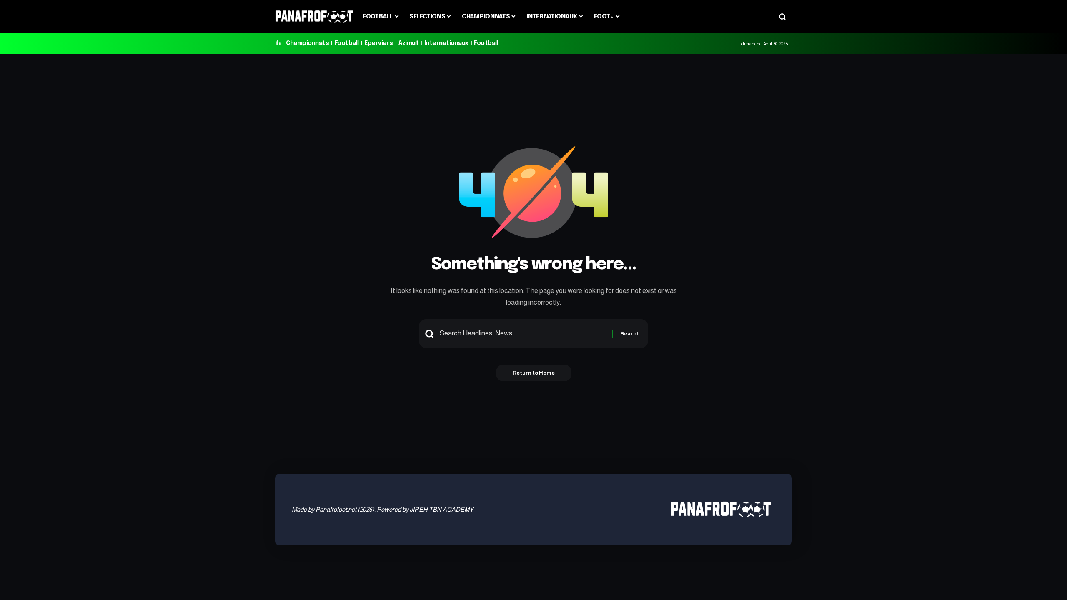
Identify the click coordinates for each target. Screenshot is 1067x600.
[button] (782, 16)
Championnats (307, 43)
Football (347, 43)
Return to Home (534, 373)
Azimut (408, 43)
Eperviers (378, 43)
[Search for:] (522, 333)
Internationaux (446, 43)
